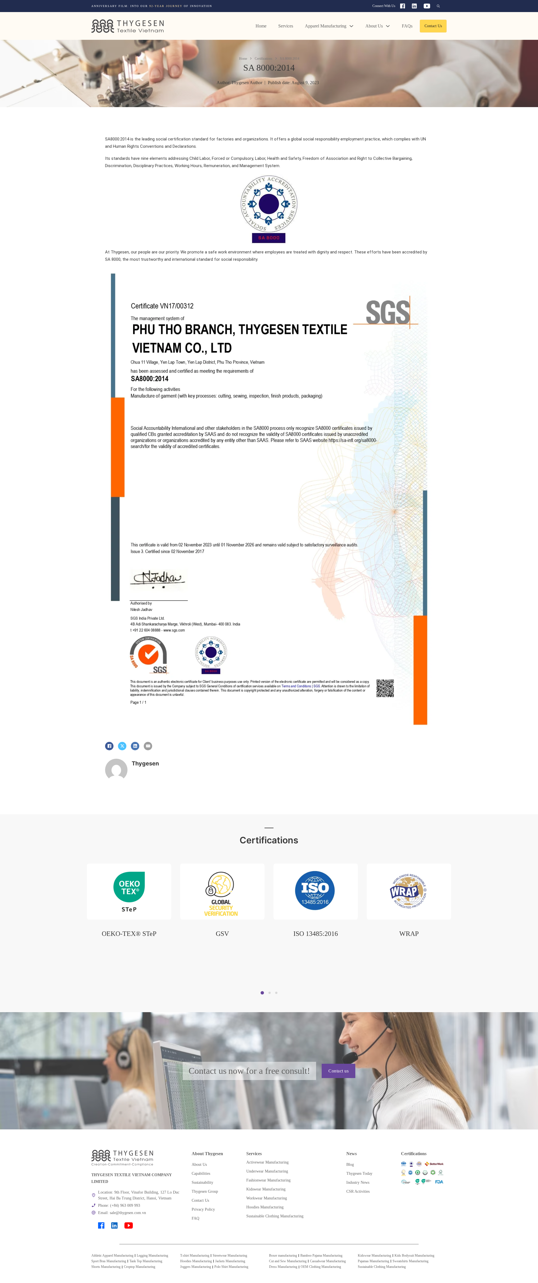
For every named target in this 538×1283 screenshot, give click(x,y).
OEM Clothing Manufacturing (321, 1267)
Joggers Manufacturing (195, 1267)
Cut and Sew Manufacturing (288, 1261)
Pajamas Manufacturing (373, 1261)
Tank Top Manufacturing (145, 1261)
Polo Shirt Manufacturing (231, 1267)
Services (285, 26)
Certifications (263, 59)
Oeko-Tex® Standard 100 (409, 933)
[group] (198, 6)
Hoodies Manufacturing (196, 1261)
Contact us (338, 1071)
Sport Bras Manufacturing (108, 1261)
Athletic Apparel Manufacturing (112, 1255)
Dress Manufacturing (283, 1267)
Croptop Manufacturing (139, 1267)
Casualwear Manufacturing (328, 1261)
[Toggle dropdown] (351, 26)
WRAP (315, 933)
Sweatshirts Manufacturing (410, 1261)
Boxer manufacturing (283, 1255)
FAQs (407, 26)
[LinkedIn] (135, 746)
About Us (374, 26)
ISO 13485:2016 (222, 933)
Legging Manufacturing (152, 1255)
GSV (129, 933)
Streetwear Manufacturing (230, 1255)
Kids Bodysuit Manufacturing (414, 1255)
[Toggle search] (438, 6)
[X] (122, 746)
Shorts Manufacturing (105, 1267)
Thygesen (145, 763)
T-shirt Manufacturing (194, 1255)
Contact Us (433, 26)
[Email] (148, 746)
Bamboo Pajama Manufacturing (321, 1255)
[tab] (262, 992)
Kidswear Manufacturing (374, 1255)
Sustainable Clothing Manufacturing (382, 1267)
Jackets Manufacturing (230, 1261)
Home (261, 26)
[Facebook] (109, 746)
